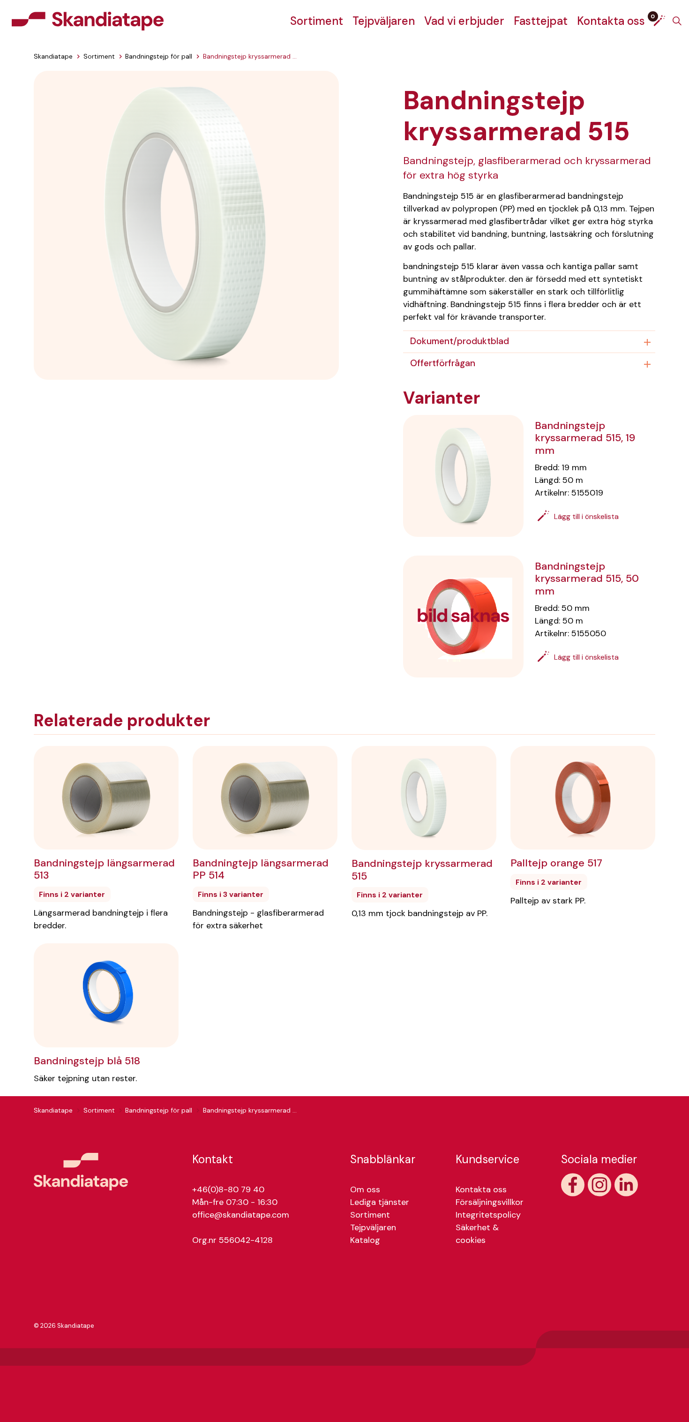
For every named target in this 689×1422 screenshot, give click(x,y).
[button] (186, 224)
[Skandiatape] (88, 21)
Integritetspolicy (488, 1214)
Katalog (365, 1240)
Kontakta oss (611, 21)
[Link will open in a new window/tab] (572, 1184)
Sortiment (316, 21)
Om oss (365, 1189)
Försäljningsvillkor (490, 1202)
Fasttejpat (541, 21)
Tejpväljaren (383, 21)
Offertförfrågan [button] (442, 363)
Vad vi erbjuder (464, 21)
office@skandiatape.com (240, 1214)
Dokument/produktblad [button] (459, 341)
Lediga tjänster (379, 1202)
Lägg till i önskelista (586, 516)
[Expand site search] (677, 21)
